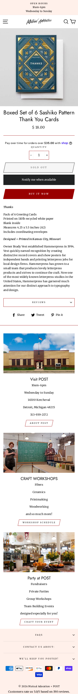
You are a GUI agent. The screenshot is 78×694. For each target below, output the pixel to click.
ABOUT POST (39, 423)
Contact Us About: (39, 647)
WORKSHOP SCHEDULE (39, 522)
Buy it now (39, 193)
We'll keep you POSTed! (39, 658)
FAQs (39, 635)
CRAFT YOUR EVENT (39, 622)
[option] (39, 7)
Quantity (39, 147)
